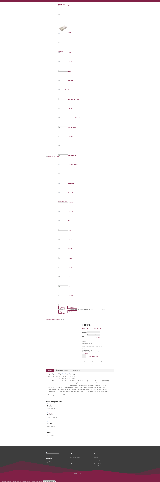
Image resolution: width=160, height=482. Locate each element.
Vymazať (98, 337)
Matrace (58, 319)
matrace (108, 361)
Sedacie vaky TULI (98, 460)
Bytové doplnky (97, 463)
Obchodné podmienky (75, 457)
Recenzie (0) (76, 370)
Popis (50, 370)
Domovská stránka (50, 319)
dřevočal (104, 361)
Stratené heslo (61, 313)
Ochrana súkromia (74, 460)
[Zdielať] (155, 1)
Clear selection (85, 353)
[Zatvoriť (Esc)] (158, 1)
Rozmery (84, 332)
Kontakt (72, 469)
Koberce (96, 469)
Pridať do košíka (93, 356)
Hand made (96, 466)
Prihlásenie (72, 312)
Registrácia (72, 307)
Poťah (83, 336)
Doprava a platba (74, 463)
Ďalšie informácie (62, 370)
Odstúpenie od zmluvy (75, 466)
